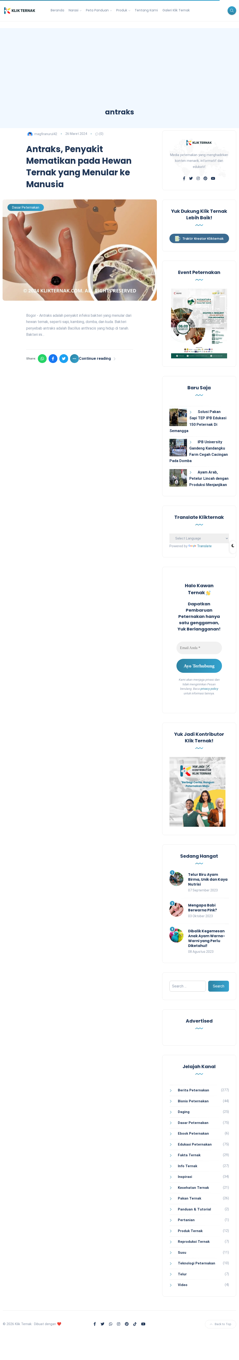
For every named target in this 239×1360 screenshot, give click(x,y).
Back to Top (223, 1324)
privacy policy (209, 688)
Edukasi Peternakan (195, 1144)
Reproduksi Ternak (194, 1242)
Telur (182, 1274)
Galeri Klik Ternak (176, 10)
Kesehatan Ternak (193, 1188)
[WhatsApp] (42, 358)
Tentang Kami (146, 10)
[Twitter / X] (63, 358)
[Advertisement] (119, 72)
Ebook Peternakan (193, 1133)
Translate (204, 546)
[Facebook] (53, 358)
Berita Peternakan (193, 1090)
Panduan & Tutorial (194, 1209)
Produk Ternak (190, 1231)
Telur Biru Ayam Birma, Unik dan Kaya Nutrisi (208, 879)
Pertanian (186, 1220)
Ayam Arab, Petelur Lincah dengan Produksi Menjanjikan (208, 478)
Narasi (73, 10)
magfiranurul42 (45, 134)
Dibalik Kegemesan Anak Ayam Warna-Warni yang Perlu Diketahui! (206, 938)
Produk (121, 10)
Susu (182, 1252)
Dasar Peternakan (25, 207)
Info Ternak (187, 1166)
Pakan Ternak (189, 1198)
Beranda (57, 10)
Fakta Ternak (189, 1155)
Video (182, 1285)
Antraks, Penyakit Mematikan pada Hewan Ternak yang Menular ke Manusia (79, 166)
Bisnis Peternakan (193, 1101)
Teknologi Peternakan (196, 1263)
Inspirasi (185, 1177)
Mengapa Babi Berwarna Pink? (202, 908)
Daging (184, 1112)
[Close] (230, 1350)
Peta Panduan (97, 10)
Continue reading (95, 358)
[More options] (74, 358)
